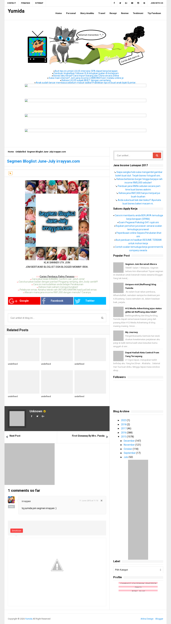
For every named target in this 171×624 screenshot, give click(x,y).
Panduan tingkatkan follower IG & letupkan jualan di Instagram (86, 73)
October (128, 449)
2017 (124, 428)
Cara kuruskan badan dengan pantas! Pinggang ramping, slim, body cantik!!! (58, 281)
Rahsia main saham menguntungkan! (58, 287)
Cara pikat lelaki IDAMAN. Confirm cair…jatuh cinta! (58, 279)
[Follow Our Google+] (126, 3)
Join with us (157, 3)
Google (24, 300)
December (129, 440)
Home (11, 152)
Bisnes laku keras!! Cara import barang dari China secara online (86, 75)
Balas (11, 507)
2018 (124, 424)
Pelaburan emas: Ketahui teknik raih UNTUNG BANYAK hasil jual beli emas (58, 289)
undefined (13, 364)
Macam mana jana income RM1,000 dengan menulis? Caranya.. (58, 292)
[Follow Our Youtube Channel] (132, 3)
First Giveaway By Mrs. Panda (88, 435)
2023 (124, 420)
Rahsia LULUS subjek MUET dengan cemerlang (86, 80)
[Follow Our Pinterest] (144, 3)
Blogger (159, 619)
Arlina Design (147, 619)
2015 (124, 436)
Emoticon (16, 530)
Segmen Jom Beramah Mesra (141, 264)
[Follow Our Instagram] (138, 3)
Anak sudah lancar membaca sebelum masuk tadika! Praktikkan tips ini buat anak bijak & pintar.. (86, 82)
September (130, 453)
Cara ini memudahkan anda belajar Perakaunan (58, 284)
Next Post (15, 435)
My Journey (131, 332)
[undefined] (23, 349)
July (126, 457)
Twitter (90, 300)
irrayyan (26, 501)
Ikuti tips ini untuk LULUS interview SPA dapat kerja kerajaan (86, 71)
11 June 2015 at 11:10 (88, 501)
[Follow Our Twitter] (120, 3)
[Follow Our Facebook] (114, 3)
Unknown (36, 411)
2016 (124, 432)
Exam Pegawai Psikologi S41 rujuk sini (139, 222)
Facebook (57, 300)
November (129, 444)
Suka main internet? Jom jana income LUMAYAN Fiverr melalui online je (86, 78)
